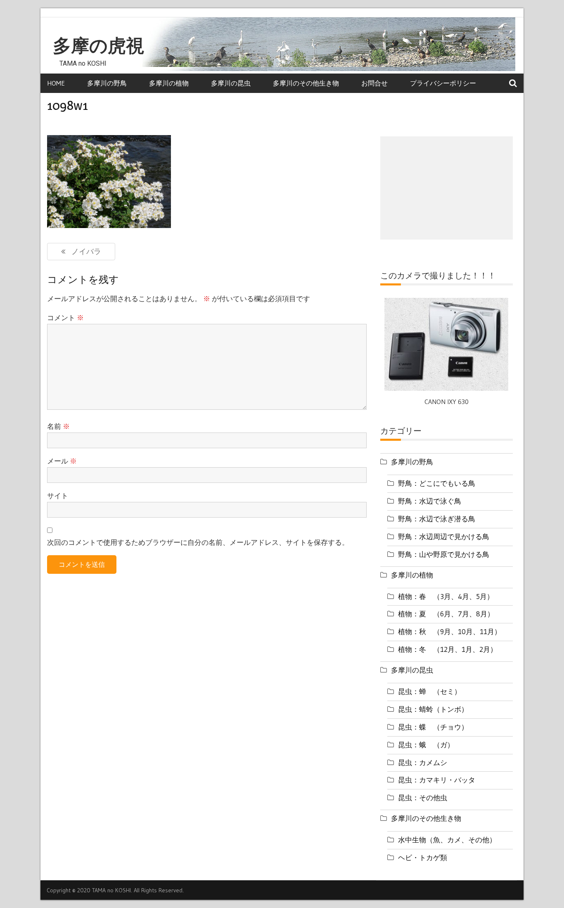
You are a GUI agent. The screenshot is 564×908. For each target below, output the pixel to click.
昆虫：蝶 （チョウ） (433, 727)
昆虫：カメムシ (422, 762)
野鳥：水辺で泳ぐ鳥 (429, 501)
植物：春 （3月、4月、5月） (446, 596)
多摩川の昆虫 (231, 83)
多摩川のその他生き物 (306, 83)
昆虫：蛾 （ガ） (426, 744)
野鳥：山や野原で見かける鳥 (443, 554)
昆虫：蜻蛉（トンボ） (433, 709)
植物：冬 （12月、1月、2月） (447, 649)
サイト (57, 495)
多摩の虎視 (98, 46)
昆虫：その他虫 (422, 797)
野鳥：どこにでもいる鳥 (436, 483)
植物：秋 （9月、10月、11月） (449, 631)
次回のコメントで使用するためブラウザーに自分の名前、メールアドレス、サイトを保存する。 (198, 542)
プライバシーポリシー (443, 83)
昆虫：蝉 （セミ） (429, 691)
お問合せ (374, 83)
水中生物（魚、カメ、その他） (447, 839)
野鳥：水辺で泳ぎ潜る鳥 (436, 518)
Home (56, 83)
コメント (65, 317)
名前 (58, 426)
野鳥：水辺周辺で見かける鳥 (443, 536)
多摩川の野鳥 (107, 83)
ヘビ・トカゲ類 (422, 857)
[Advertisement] (446, 188)
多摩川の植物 (169, 83)
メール (62, 460)
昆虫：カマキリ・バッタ (436, 779)
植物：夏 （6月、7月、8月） (446, 613)
